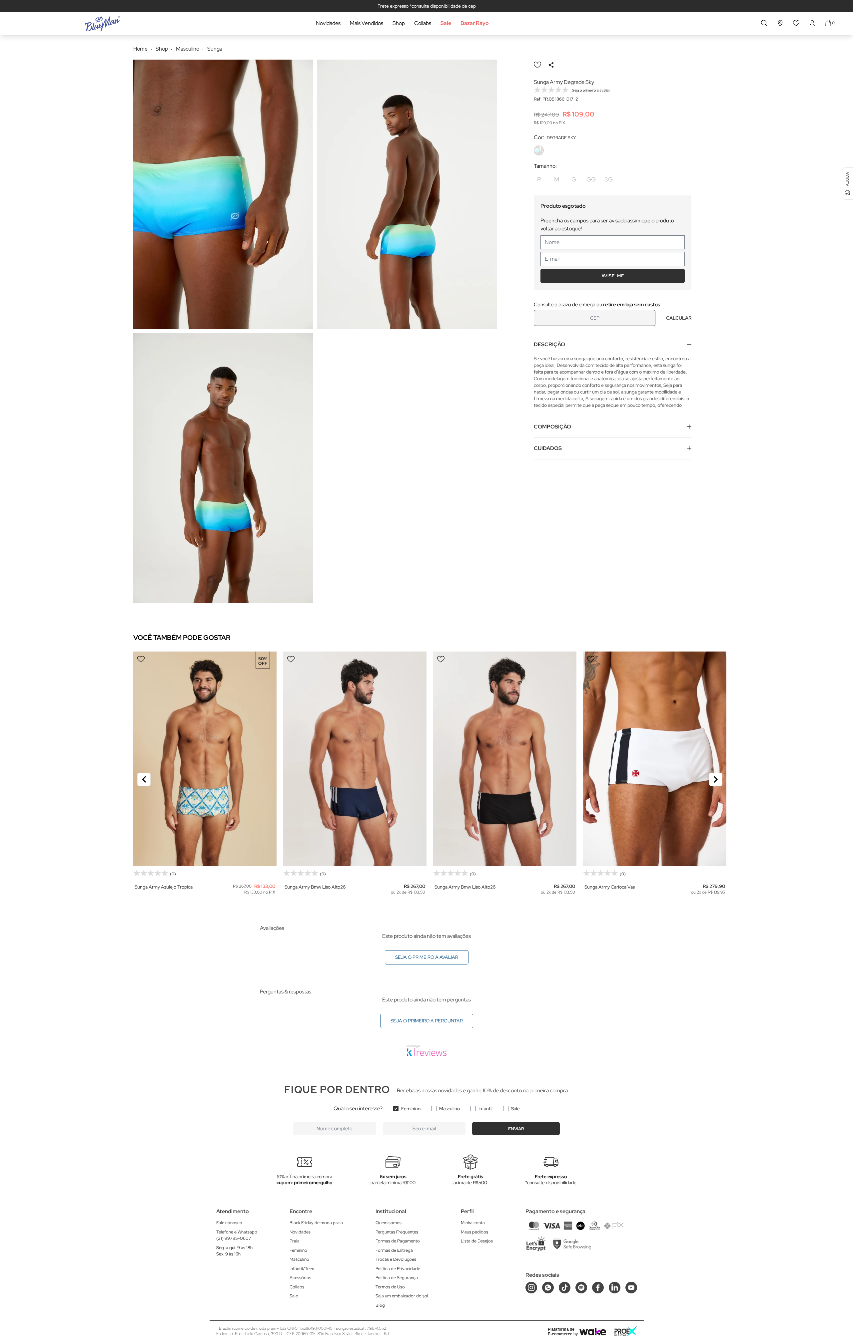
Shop (399, 23)
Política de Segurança (397, 1277)
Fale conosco (229, 1222)
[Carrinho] (828, 23)
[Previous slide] (144, 779)
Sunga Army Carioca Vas (609, 887)
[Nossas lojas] (780, 23)
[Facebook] (598, 1287)
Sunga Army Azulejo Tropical (164, 887)
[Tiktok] (564, 1287)
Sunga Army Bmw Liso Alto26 (315, 887)
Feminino (411, 1109)
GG (591, 179)
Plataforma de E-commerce (561, 1331)
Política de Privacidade (398, 1268)
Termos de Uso (390, 1287)
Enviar (516, 1129)
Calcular (678, 318)
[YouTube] (631, 1287)
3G (608, 179)
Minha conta (473, 1222)
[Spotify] (581, 1287)
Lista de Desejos (477, 1241)
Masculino (449, 1109)
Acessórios (300, 1277)
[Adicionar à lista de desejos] (537, 65)
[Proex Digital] (625, 1331)
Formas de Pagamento (398, 1241)
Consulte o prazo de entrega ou (597, 304)
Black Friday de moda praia (316, 1222)
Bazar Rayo (474, 23)
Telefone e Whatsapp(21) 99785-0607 (236, 1235)
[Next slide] (715, 779)
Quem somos (389, 1222)
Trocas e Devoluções (396, 1259)
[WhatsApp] (548, 1287)
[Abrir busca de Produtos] (764, 23)
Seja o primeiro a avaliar (426, 957)
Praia (295, 1241)
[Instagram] (531, 1287)
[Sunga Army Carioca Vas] (654, 759)
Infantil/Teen (302, 1268)
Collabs (422, 23)
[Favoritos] (796, 23)
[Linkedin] (614, 1287)
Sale (445, 23)
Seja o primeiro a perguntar (427, 1021)
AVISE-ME (612, 276)
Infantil (485, 1109)
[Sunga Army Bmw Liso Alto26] (354, 759)
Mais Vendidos (366, 23)
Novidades (328, 23)
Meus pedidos (474, 1232)
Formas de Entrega (394, 1250)
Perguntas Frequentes (397, 1232)
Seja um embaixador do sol (402, 1296)
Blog (380, 1305)
